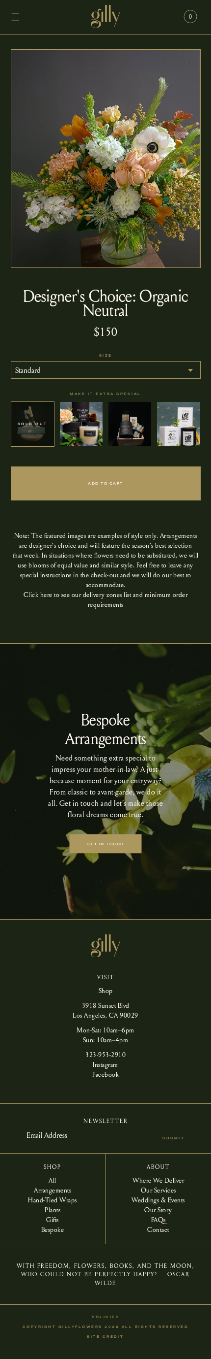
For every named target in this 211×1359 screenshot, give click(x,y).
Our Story (158, 1209)
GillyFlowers (80, 1327)
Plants (52, 1209)
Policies (105, 1317)
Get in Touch (105, 844)
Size (105, 355)
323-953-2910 (105, 1054)
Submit (173, 1138)
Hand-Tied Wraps (52, 1199)
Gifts (52, 1219)
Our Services (158, 1189)
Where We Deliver (158, 1180)
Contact (158, 1229)
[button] (15, 17)
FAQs (158, 1219)
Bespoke (52, 1229)
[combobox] (106, 370)
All (52, 1180)
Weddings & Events (158, 1199)
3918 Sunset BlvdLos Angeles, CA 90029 (105, 1010)
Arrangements (52, 1189)
